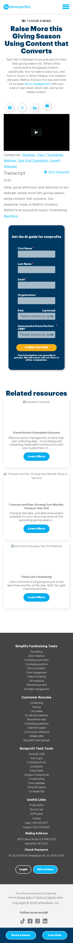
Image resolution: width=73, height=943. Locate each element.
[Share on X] (22, 107)
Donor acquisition (36, 668)
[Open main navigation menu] (65, 6)
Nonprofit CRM (36, 754)
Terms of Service (46, 897)
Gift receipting (36, 681)
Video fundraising (36, 676)
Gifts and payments (36, 685)
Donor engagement (36, 672)
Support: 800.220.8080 (36, 827)
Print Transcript (58, 172)
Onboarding (36, 703)
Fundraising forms (36, 762)
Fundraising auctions (36, 664)
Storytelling (36, 652)
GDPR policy (36, 814)
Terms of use (36, 809)
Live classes (36, 711)
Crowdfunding (36, 779)
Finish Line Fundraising (36, 577)
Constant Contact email (36, 775)
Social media (36, 771)
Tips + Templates (50, 155)
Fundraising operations (36, 724)
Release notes (36, 736)
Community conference (36, 732)
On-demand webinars (36, 715)
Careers (36, 818)
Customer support (36, 728)
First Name (25, 248)
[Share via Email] (47, 105)
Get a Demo (45, 869)
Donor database (36, 783)
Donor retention (36, 656)
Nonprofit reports (36, 787)
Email (21, 279)
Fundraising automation (36, 660)
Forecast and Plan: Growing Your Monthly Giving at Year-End (36, 506)
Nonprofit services (36, 719)
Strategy (28, 155)
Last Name (24, 264)
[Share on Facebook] (9, 107)
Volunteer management (36, 689)
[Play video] (36, 132)
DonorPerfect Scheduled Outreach (36, 432)
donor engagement (37, 84)
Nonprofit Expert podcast (36, 740)
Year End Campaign (33, 160)
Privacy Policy (25, 897)
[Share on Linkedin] (34, 107)
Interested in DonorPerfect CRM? (36, 327)
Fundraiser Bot (36, 791)
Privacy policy (36, 805)
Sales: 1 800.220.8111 (36, 823)
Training (36, 707)
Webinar (10, 160)
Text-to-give (36, 758)
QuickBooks (36, 766)
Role (21, 310)
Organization (26, 295)
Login (23, 869)
